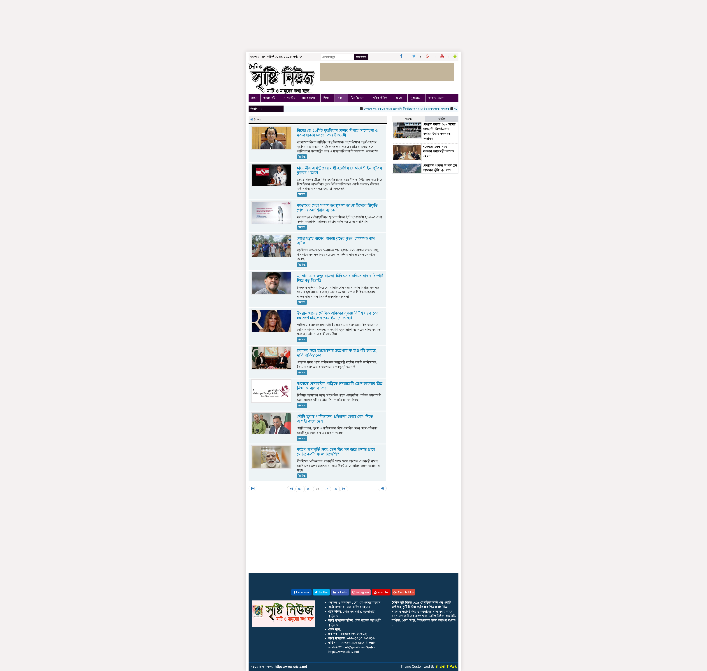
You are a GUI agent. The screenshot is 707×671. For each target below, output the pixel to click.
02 (300, 489)
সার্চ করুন (361, 57)
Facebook (302, 592)
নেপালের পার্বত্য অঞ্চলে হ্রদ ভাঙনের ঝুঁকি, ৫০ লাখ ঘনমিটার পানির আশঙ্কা (440, 170)
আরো (399, 98)
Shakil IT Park (446, 667)
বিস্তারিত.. (302, 156)
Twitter (323, 592)
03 (308, 489)
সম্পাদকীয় (289, 98)
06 (335, 489)
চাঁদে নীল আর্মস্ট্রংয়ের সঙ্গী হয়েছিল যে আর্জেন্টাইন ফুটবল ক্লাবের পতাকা (339, 170)
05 (326, 489)
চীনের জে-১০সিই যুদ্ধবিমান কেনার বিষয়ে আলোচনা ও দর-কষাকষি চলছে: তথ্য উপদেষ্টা (337, 133)
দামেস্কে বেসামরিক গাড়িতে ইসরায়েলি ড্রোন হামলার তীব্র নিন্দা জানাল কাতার (340, 386)
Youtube (382, 592)
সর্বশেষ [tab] (408, 119)
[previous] (291, 488)
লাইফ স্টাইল (380, 98)
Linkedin (341, 592)
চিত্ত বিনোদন (358, 98)
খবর (340, 98)
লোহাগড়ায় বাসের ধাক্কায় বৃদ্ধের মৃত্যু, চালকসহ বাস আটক (336, 241)
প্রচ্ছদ (254, 98)
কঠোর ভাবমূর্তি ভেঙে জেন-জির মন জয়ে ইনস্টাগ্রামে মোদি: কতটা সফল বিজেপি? (336, 452)
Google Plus (405, 592)
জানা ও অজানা (436, 98)
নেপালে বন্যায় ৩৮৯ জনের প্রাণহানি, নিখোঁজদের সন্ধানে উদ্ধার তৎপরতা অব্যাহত (390, 109)
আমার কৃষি (269, 98)
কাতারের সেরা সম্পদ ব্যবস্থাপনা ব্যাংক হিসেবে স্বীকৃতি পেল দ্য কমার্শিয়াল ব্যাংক (337, 208)
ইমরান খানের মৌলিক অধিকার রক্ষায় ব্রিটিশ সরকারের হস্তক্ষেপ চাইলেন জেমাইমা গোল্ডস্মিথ (338, 315)
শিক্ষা (326, 98)
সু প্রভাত (416, 98)
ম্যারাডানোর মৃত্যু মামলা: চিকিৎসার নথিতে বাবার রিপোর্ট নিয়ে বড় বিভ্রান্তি (340, 278)
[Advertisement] (110, 26)
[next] (344, 488)
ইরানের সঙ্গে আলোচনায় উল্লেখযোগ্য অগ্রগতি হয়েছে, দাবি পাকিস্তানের (337, 353)
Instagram (362, 592)
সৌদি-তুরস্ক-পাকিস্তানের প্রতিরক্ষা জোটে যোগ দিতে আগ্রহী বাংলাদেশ (335, 419)
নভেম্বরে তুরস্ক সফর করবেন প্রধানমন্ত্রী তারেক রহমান (438, 151)
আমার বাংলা (308, 98)
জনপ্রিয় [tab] (441, 119)
